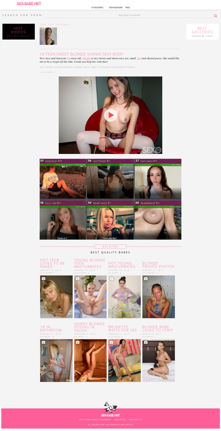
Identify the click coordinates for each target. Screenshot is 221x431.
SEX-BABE (29, 3)
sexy (42, 67)
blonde (86, 58)
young (49, 67)
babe (79, 67)
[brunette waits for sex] (124, 360)
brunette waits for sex (122, 328)
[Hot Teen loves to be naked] (56, 296)
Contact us (135, 419)
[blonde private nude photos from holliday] (158, 296)
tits (139, 58)
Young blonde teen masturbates (89, 263)
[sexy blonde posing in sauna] (90, 360)
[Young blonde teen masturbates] (90, 296)
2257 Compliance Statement (95, 419)
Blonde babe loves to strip (157, 328)
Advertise (120, 419)
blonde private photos (158, 265)
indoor (120, 67)
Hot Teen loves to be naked (52, 263)
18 (68, 58)
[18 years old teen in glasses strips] (56, 360)
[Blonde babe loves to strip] (158, 360)
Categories (97, 7)
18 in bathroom (51, 328)
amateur (110, 67)
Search (216, 16)
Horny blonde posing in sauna (89, 327)
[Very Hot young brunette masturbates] (124, 296)
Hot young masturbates (121, 265)
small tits (97, 67)
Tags (127, 7)
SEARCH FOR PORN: (23, 15)
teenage (130, 67)
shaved (58, 67)
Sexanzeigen (116, 7)
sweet (86, 67)
